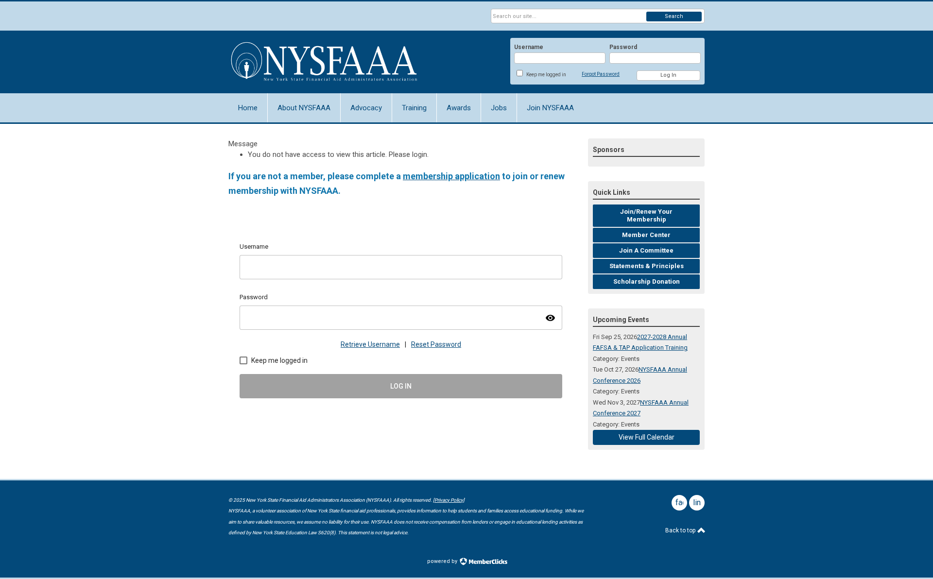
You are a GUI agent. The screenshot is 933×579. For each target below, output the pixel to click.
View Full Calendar (646, 437)
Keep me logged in (546, 74)
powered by (443, 561)
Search (674, 16)
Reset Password (436, 344)
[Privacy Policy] (449, 500)
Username (528, 47)
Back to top (681, 530)
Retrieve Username (370, 344)
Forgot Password (601, 74)
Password (623, 47)
